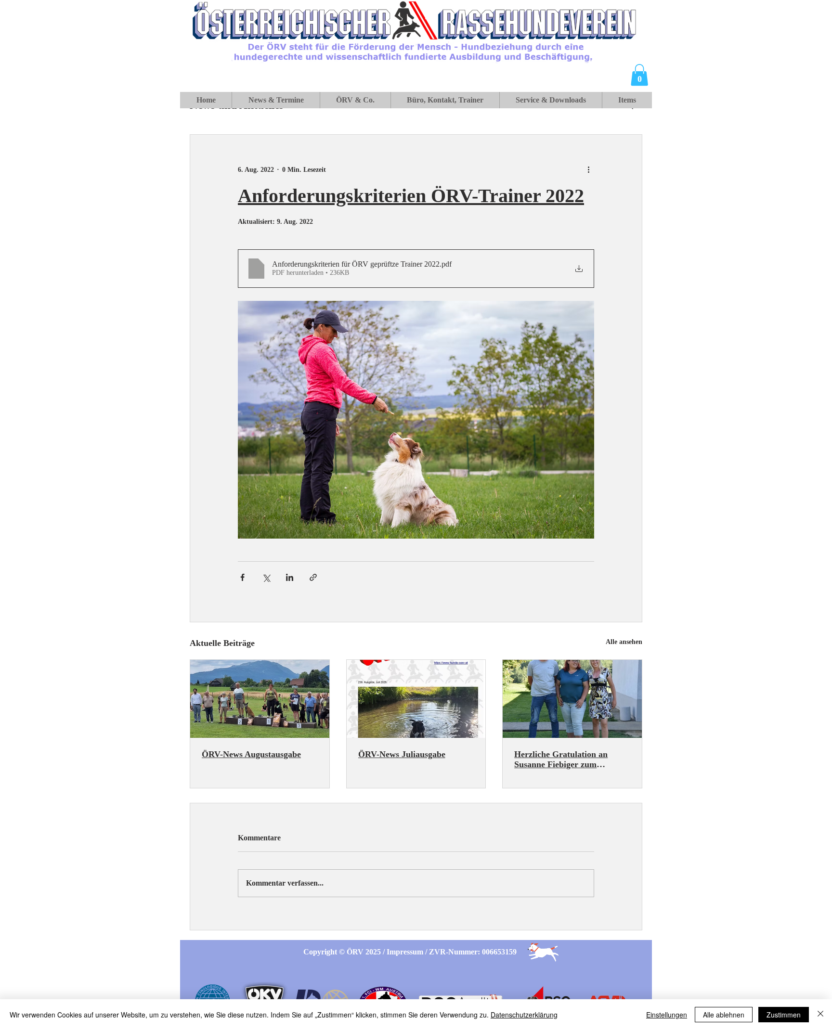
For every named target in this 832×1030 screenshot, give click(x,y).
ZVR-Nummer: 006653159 (473, 952)
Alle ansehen (624, 641)
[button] (639, 75)
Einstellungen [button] (666, 1014)
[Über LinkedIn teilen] (289, 577)
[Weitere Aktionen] (588, 169)
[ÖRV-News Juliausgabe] (416, 699)
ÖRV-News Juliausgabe (401, 754)
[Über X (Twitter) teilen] (266, 577)
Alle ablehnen (723, 1014)
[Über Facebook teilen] (242, 577)
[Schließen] (820, 1014)
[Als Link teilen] (313, 577)
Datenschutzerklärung (524, 1014)
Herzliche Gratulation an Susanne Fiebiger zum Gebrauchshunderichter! (561, 759)
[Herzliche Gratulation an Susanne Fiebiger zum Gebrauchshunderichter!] (572, 699)
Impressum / (408, 952)
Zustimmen (784, 1014)
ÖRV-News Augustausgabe (251, 754)
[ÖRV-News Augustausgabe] (259, 699)
